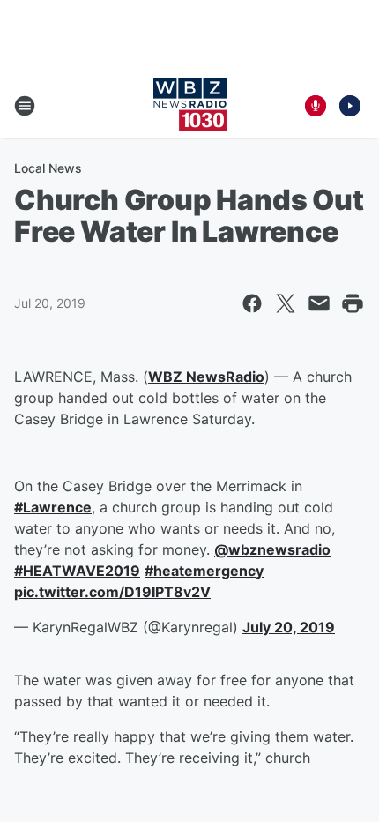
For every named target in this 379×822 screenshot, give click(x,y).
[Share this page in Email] (319, 303)
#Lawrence (53, 507)
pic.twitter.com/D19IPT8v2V (112, 592)
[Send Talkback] (315, 105)
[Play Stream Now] (349, 105)
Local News (48, 168)
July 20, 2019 (288, 627)
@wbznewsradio (272, 549)
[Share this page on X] (285, 303)
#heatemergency (204, 570)
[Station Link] (190, 106)
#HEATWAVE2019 (77, 570)
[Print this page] (352, 303)
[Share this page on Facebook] (252, 303)
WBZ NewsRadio (206, 376)
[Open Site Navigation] (24, 105)
